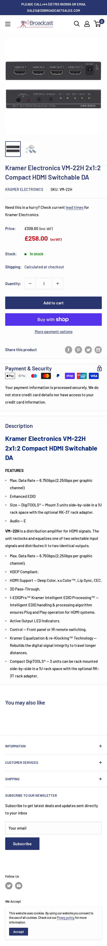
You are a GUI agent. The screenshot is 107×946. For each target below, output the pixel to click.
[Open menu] (7, 24)
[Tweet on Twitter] (88, 349)
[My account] (87, 24)
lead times (74, 207)
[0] (97, 24)
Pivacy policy (66, 917)
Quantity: (13, 283)
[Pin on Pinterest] (78, 349)
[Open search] (77, 24)
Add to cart (53, 302)
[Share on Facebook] (68, 349)
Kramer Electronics (24, 189)
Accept (18, 932)
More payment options (53, 331)
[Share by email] (98, 349)
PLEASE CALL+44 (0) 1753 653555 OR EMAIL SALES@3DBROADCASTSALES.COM (53, 7)
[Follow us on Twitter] (8, 885)
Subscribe (22, 843)
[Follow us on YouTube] (18, 885)
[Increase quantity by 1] (57, 283)
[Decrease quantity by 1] (30, 283)
